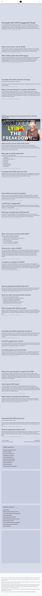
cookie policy (3, 590)
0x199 (27, 577)
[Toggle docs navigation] (2, 2)
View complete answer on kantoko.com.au (14, 168)
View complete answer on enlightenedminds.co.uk (15, 402)
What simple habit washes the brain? (9, 449)
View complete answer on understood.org (14, 177)
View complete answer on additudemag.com (14, 29)
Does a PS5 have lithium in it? (8, 457)
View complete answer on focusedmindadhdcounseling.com (16, 393)
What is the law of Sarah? (7, 515)
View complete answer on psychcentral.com (14, 270)
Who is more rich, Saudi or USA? (8, 453)
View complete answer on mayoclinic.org (14, 291)
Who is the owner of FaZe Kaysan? (9, 458)
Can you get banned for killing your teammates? (11, 522)
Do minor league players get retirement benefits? (11, 513)
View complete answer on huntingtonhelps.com (15, 436)
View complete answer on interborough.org (14, 52)
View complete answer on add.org (13, 150)
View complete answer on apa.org (13, 86)
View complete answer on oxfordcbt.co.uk (14, 315)
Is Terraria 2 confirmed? (7, 451)
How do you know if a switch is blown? (10, 466)
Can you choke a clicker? (7, 464)
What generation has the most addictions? (10, 524)
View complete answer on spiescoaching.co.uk (14, 217)
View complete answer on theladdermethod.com (15, 62)
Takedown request (4, 29)
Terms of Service (28, 591)
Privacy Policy (21, 591)
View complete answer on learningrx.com (14, 245)
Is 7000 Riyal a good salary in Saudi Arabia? (32, 441)
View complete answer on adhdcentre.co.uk (14, 426)
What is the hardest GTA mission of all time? (10, 511)
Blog (34, 591)
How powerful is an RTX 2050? (8, 455)
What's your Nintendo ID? (7, 462)
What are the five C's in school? (8, 520)
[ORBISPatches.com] (21, 2)
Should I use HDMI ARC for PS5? (8, 460)
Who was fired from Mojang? (7, 441)
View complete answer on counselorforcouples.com (15, 200)
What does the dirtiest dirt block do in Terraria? (11, 518)
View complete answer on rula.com (13, 355)
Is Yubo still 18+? (6, 509)
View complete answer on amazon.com (13, 258)
